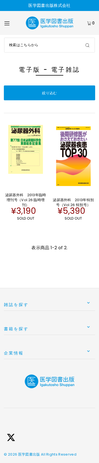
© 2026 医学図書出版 (22, 454)
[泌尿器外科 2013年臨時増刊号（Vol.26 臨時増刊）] (25, 149)
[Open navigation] (12, 23)
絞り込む (49, 93)
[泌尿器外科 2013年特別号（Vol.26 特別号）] (73, 156)
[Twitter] (11, 438)
